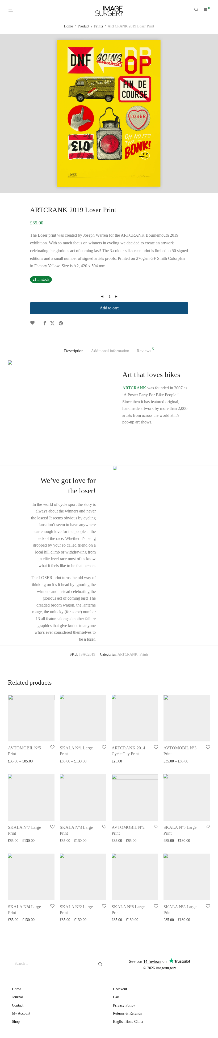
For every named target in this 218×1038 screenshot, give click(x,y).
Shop (16, 1022)
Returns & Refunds (127, 1013)
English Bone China (128, 1022)
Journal (17, 997)
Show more (38, 762)
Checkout (120, 989)
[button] (100, 963)
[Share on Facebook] (44, 323)
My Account (21, 1013)
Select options (16, 762)
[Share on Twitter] (52, 323)
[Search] (198, 9)
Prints (98, 26)
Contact (17, 1005)
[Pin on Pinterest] (61, 323)
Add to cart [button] (118, 762)
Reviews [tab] (145, 350)
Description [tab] (73, 351)
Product (83, 26)
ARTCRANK (134, 388)
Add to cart (109, 308)
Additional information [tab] (110, 351)
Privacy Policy (124, 1005)
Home (68, 26)
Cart (116, 997)
